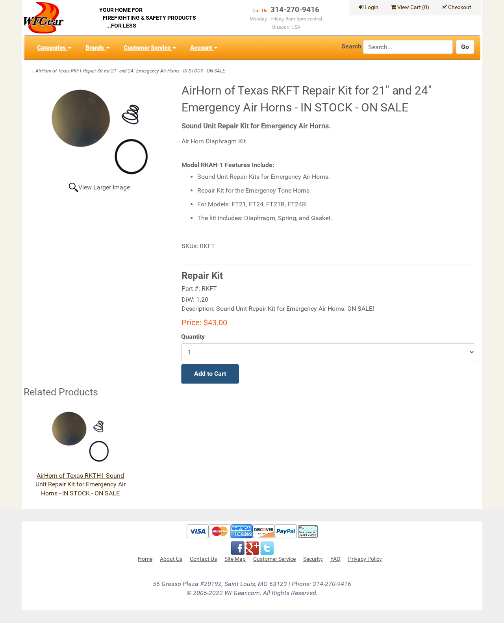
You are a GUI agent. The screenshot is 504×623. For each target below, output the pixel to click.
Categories (52, 47)
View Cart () (413, 7)
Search (351, 46)
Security (313, 559)
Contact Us (203, 559)
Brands (95, 47)
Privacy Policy (365, 559)
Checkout (459, 7)
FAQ (335, 559)
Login (371, 7)
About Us (171, 559)
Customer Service (148, 47)
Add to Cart (210, 373)
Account (201, 47)
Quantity (193, 336)
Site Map (235, 559)
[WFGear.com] (43, 17)
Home (145, 559)
